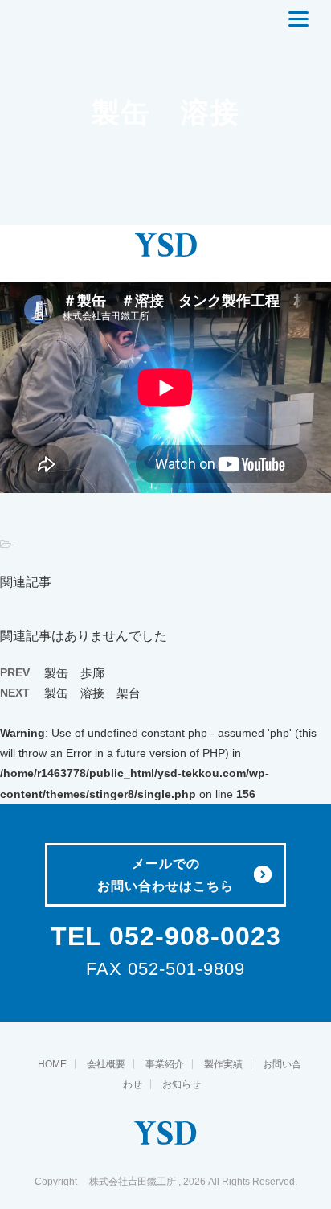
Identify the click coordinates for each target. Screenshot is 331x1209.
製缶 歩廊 (74, 673)
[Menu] (298, 20)
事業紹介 (164, 1064)
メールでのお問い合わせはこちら (165, 875)
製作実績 (223, 1064)
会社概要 (106, 1064)
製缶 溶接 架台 (92, 693)
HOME (52, 1064)
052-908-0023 (195, 936)
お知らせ (181, 1084)
